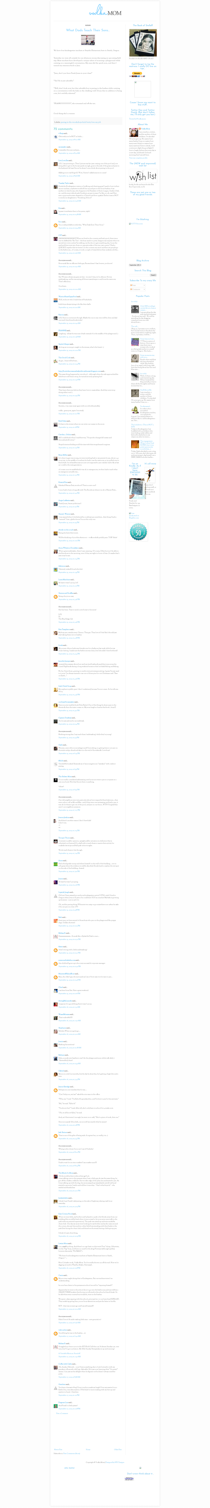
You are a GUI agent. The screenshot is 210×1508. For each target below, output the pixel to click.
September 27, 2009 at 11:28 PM (69, 1409)
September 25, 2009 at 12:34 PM (69, 364)
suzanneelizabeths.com (67, 960)
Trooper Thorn (64, 838)
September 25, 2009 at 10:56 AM (70, 253)
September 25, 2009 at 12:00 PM (70, 350)
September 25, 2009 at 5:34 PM (69, 724)
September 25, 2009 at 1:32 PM (69, 475)
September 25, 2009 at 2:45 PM (69, 572)
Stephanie (62, 1028)
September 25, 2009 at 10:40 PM (70, 966)
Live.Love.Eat (63, 160)
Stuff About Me (145, 390)
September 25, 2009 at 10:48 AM (70, 214)
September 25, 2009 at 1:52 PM (69, 507)
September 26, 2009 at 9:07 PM (69, 1191)
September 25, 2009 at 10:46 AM (70, 201)
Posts (134, 285)
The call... (134, 326)
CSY (60, 235)
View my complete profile (138, 158)
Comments (136, 289)
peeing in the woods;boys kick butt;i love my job (81, 122)
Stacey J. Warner (64, 514)
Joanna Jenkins (64, 817)
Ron (60, 222)
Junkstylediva (63, 1198)
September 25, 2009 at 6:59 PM (69, 790)
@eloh (61, 761)
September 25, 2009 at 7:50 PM (69, 871)
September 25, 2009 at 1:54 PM (69, 522)
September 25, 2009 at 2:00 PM (69, 541)
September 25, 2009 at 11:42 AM (69, 323)
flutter (61, 947)
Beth (60, 917)
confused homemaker (66, 702)
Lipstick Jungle (64, 892)
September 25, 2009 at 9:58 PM (69, 910)
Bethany (62, 1055)
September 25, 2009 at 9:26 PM (69, 885)
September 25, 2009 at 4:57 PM (69, 710)
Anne (61, 861)
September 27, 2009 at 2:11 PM (69, 1395)
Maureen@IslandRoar (67, 974)
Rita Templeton (64, 629)
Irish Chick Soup (65, 686)
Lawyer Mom (63, 1243)
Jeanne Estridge (64, 1087)
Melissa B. (62, 933)
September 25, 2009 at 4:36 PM (69, 679)
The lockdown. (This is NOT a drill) (142, 426)
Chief (61, 987)
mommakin (63, 147)
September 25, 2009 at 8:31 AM (69, 153)
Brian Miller (63, 455)
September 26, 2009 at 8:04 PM (69, 1166)
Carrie (61, 1275)
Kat (60, 208)
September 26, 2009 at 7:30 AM (70, 1021)
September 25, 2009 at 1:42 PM (69, 493)
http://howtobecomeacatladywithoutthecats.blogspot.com (80, 371)
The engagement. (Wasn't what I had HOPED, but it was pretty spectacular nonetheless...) (147, 445)
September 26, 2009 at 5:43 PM (69, 1139)
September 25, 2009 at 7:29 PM (69, 853)
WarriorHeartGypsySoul (68, 297)
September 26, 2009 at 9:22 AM (69, 1034)
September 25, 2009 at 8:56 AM (69, 176)
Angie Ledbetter (64, 500)
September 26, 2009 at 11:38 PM (69, 1268)
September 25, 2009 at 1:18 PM (69, 427)
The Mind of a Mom (66, 1173)
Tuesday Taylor (64, 183)
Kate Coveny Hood (65, 1214)
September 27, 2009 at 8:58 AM (69, 1377)
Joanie (61, 879)
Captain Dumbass (65, 718)
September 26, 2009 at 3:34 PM (69, 1079)
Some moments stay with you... (147, 356)
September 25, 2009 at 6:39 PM (69, 753)
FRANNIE (62, 331)
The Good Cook (65, 358)
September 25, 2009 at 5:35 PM (69, 738)
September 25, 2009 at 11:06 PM (69, 994)
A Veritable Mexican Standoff (69, 1353)
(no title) (134, 302)
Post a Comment (62, 1413)
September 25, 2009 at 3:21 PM (69, 586)
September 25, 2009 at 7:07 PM (69, 810)
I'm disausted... (145, 406)
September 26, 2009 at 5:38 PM (69, 1125)
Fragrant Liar (63, 1402)
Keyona (61, 315)
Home (88, 1450)
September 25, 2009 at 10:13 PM (69, 926)
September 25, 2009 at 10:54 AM (70, 228)
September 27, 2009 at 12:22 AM (70, 1309)
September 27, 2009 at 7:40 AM (70, 1357)
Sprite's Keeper (64, 344)
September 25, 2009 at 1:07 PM (69, 414)
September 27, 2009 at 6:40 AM (70, 1336)
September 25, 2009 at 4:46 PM (69, 695)
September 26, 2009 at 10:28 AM (70, 1048)
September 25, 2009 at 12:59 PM (69, 396)
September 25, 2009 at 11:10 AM (69, 307)
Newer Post (58, 1450)
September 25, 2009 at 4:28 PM (69, 638)
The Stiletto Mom (65, 777)
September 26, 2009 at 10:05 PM (70, 1236)
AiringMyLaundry (65, 1001)
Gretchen (62, 1384)
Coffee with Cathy (65, 1364)
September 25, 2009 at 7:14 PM (69, 831)
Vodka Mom (145, 129)
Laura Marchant (64, 580)
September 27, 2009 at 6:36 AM (69, 1323)
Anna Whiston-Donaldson (69, 548)
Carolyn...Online (65, 435)
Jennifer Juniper (64, 661)
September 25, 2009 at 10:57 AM (70, 267)
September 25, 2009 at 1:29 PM (69, 448)
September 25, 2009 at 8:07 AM (69, 140)
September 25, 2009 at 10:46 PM (70, 980)
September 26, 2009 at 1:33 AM (69, 1007)
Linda (61, 645)
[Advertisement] (88, 1431)
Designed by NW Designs (114, 1462)
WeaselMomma (64, 1014)
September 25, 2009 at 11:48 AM (70, 337)
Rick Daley (62, 421)
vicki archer (63, 1330)
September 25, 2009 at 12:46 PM (69, 380)
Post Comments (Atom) (71, 1454)
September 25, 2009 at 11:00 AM (70, 289)
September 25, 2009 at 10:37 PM (69, 953)
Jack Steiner (63, 1132)
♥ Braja (61, 133)
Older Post (118, 1450)
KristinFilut (63, 482)
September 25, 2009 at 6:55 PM (69, 769)
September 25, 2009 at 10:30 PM (70, 939)
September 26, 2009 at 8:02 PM (69, 1152)
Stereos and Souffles (66, 593)
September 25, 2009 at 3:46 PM (69, 599)
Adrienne (62, 566)
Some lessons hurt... (147, 339)
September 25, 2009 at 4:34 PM (69, 654)
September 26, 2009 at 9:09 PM (69, 1207)
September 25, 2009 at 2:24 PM (69, 559)
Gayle (61, 745)
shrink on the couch (66, 530)
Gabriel (61, 1071)
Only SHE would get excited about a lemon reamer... (148, 308)
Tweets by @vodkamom (137, 119)
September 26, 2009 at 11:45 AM (70, 1064)
